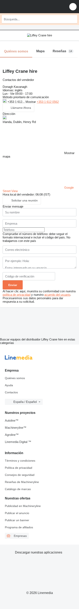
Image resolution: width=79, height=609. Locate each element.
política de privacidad (16, 294)
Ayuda (9, 385)
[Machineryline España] (28, 6)
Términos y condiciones (20, 460)
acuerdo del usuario (57, 294)
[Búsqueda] (73, 19)
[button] (73, 6)
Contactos (11, 392)
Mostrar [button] (31, 101)
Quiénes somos (15, 378)
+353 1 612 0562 (48, 101)
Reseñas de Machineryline (22, 482)
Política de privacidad (18, 467)
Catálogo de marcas (18, 489)
